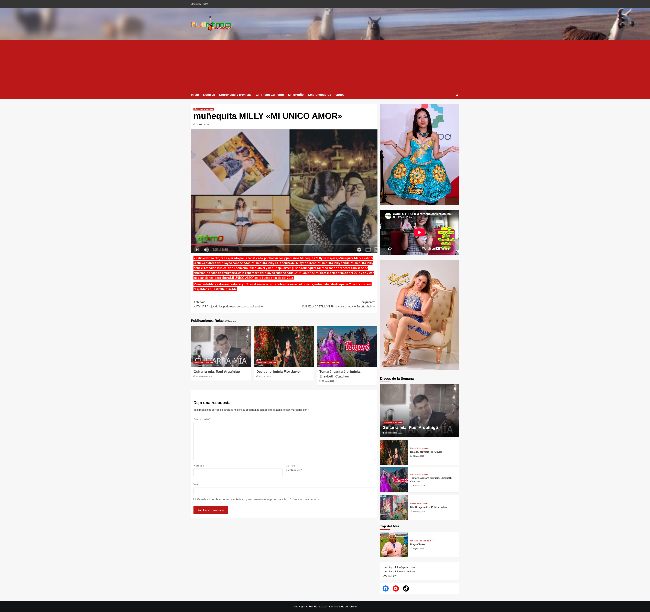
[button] (457, 95)
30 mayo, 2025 (328, 381)
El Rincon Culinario (270, 94)
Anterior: (228, 304)
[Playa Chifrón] (394, 544)
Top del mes (428, 541)
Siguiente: (338, 304)
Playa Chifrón (418, 544)
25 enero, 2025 (419, 511)
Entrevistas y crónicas (235, 94)
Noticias (209, 94)
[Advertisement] (325, 65)
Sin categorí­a (416, 541)
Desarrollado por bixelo (343, 606)
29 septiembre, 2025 (204, 376)
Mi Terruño (296, 94)
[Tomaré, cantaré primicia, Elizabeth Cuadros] (347, 346)
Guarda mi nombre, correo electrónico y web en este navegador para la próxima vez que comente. (258, 499)
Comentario (201, 419)
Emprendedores (319, 94)
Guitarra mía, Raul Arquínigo (216, 371)
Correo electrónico (294, 467)
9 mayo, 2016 (202, 124)
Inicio (195, 94)
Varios (339, 94)
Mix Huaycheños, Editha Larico (428, 507)
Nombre (199, 465)
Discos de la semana (203, 109)
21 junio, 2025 (264, 376)
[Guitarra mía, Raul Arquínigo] (221, 346)
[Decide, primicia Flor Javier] (284, 346)
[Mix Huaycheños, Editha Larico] (394, 507)
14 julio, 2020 (418, 549)
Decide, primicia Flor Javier (278, 371)
